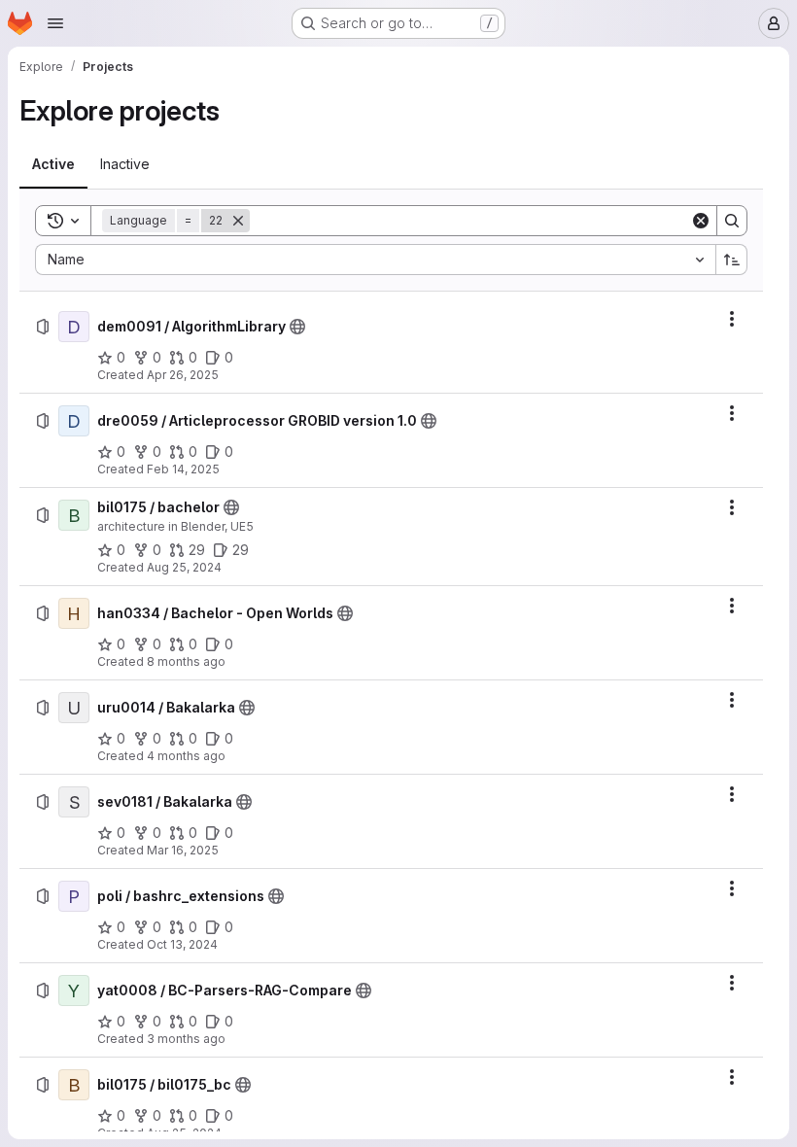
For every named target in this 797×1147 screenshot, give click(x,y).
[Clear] (700, 220)
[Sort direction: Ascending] (731, 259)
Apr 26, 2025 (183, 374)
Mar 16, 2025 (183, 850)
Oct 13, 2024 (182, 944)
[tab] (53, 164)
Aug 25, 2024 (184, 567)
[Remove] (238, 220)
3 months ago (186, 1038)
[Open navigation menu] (55, 23)
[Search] (731, 220)
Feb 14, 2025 (183, 469)
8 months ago (186, 661)
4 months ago (186, 755)
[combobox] (375, 259)
